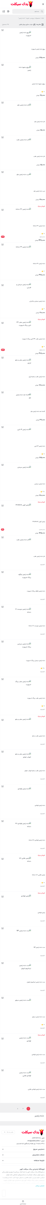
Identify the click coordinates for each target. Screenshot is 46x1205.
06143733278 (36, 1138)
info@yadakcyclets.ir (33, 1141)
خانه (42, 18)
